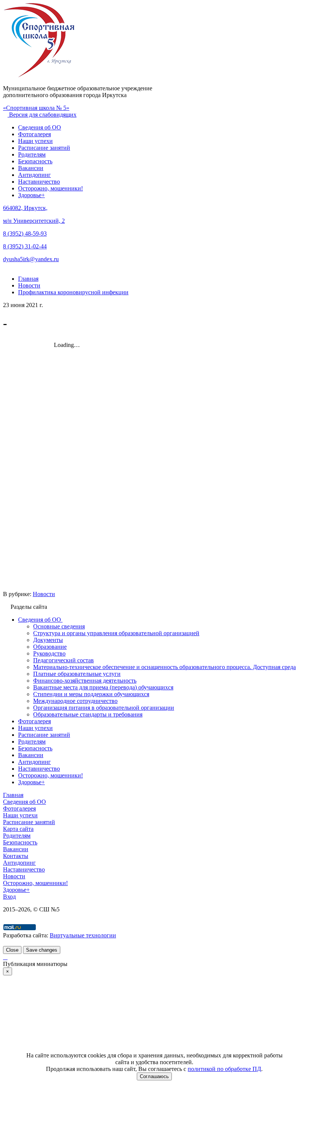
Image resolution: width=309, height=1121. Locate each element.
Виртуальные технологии (83, 935)
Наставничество (39, 181)
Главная (13, 795)
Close (12, 950)
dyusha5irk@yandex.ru (31, 259)
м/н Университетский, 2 (34, 221)
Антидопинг (34, 175)
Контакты (15, 856)
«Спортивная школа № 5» (36, 108)
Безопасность (35, 161)
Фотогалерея (34, 134)
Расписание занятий (44, 147)
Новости (44, 594)
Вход (9, 896)
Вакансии (30, 168)
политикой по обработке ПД (224, 1069)
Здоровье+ (31, 195)
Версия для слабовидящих (42, 114)
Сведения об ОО (39, 127)
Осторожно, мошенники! (50, 188)
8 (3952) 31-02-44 (25, 246)
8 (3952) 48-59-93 (25, 233)
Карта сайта (18, 829)
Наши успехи (35, 141)
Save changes (41, 950)
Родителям (32, 154)
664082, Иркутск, (25, 208)
